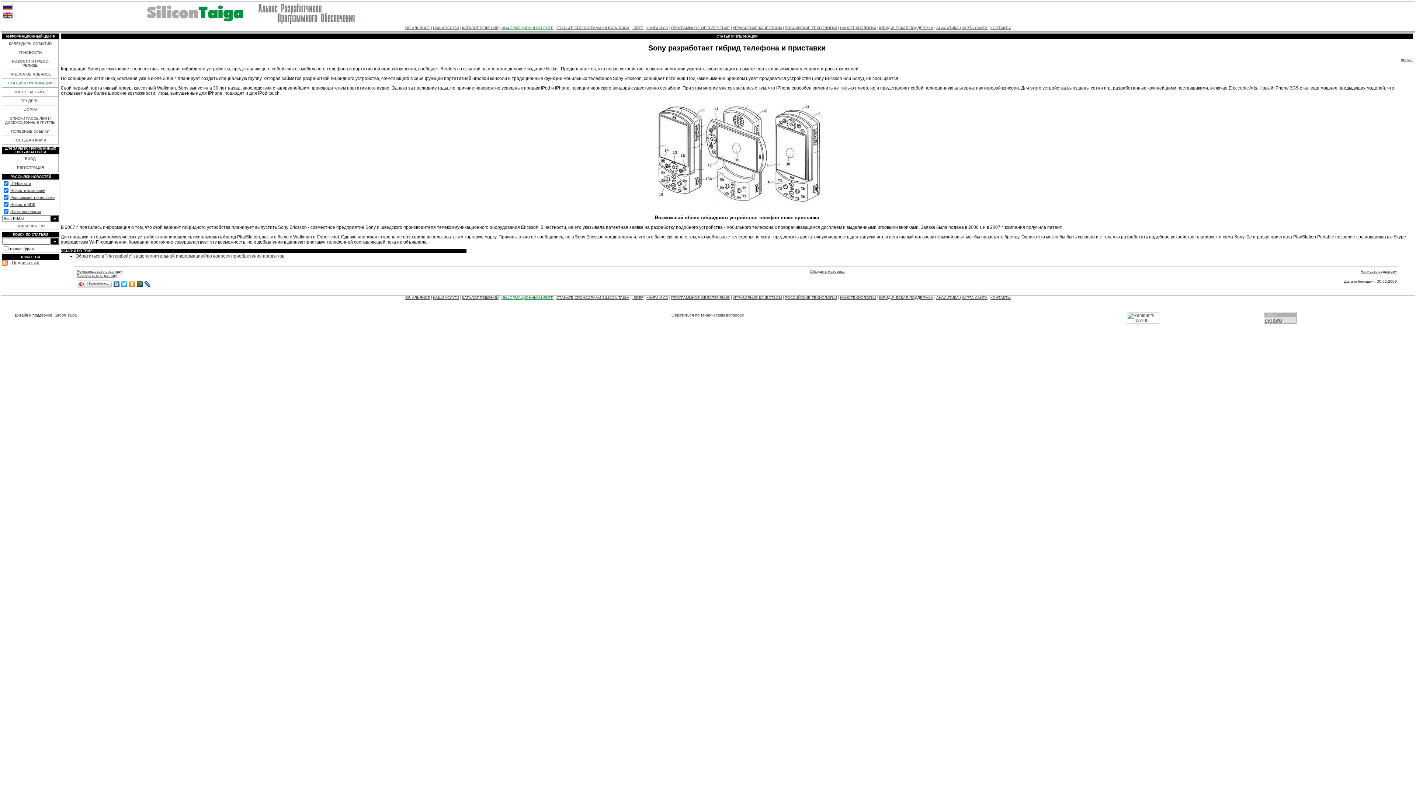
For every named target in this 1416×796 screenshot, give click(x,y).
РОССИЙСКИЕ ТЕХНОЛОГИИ (811, 28)
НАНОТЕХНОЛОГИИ (858, 28)
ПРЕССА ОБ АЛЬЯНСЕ (30, 74)
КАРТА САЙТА (975, 28)
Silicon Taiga (66, 315)
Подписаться (25, 262)
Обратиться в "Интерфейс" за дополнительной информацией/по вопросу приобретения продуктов (180, 256)
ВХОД (30, 159)
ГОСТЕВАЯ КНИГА (30, 140)
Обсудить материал (828, 271)
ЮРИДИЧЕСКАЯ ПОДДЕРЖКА (906, 28)
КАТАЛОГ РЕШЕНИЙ (480, 28)
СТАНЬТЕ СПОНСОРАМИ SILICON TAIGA (592, 28)
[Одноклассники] (132, 284)
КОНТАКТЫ (1000, 28)
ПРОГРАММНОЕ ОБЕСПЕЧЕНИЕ (700, 28)
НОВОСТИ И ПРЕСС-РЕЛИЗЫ (30, 63)
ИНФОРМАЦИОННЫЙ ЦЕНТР (527, 28)
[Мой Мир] (140, 284)
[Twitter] (124, 284)
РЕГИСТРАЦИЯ (30, 167)
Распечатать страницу (97, 275)
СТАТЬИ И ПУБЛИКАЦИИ (30, 83)
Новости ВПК (22, 204)
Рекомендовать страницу (99, 271)
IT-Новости (20, 183)
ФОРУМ (30, 110)
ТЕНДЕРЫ (30, 101)
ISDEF (637, 28)
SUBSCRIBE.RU (31, 226)
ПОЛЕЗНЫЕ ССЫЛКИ (30, 131)
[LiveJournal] (148, 284)
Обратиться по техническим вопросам (708, 315)
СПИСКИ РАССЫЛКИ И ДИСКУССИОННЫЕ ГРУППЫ (30, 120)
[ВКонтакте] (117, 284)
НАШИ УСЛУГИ (446, 28)
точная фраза (22, 249)
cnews (1407, 59)
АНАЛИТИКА (948, 28)
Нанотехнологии (25, 211)
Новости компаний (27, 190)
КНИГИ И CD (657, 28)
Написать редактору (1379, 271)
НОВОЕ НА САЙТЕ (30, 92)
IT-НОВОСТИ (30, 52)
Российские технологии (32, 197)
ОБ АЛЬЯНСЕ (417, 28)
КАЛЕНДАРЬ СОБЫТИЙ (30, 44)
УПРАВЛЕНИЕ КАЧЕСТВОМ (757, 28)
